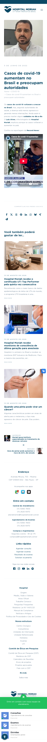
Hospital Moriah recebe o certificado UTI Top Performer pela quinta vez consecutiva (21, 282)
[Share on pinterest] (21, 214)
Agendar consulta (23, 549)
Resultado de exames (23, 555)
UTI (23, 644)
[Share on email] (6, 219)
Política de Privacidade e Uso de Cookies (23, 617)
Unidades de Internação (23, 632)
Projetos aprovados (23, 665)
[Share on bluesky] (35, 214)
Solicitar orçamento (23, 558)
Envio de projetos (23, 662)
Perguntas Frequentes (23, 605)
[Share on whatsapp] (30, 214)
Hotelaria (23, 638)
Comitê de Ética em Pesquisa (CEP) (23, 653)
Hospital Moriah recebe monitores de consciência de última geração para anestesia (21, 345)
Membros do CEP (23, 656)
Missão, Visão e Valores (23, 596)
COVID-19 (15, 91)
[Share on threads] (16, 214)
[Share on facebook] (6, 214)
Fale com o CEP (23, 668)
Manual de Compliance (23, 611)
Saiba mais (23, 678)
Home (6, 91)
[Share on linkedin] (26, 214)
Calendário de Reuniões (23, 659)
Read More (8, 298)
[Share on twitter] (11, 214)
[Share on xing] (40, 214)
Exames (23, 641)
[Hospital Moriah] (20, 10)
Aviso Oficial (23, 599)
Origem (23, 593)
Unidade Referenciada (23, 635)
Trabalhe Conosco (23, 602)
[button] (42, 10)
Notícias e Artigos (23, 613)
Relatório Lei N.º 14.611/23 (24, 608)
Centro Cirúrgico (24, 626)
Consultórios (23, 629)
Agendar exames (23, 552)
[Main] (23, 445)
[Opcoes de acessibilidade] (5, 737)
